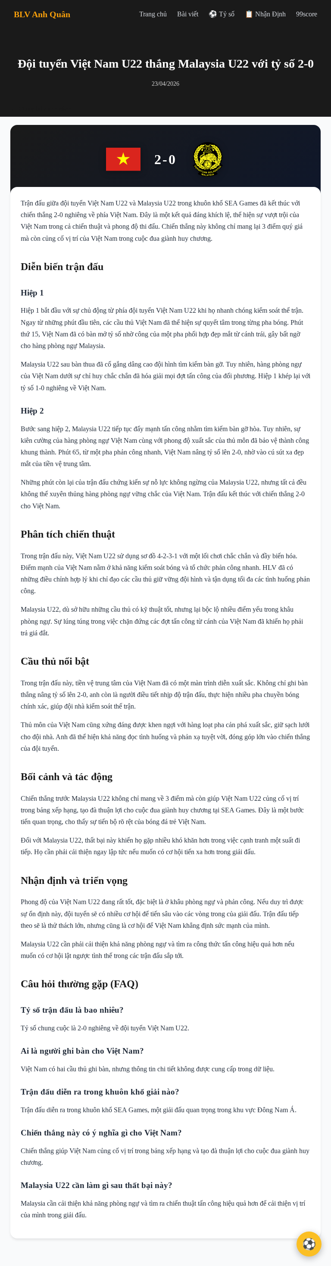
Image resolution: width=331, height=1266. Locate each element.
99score (306, 14)
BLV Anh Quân (42, 14)
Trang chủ (153, 14)
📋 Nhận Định (265, 14)
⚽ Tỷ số (221, 14)
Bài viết (187, 14)
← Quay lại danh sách (40, 108)
